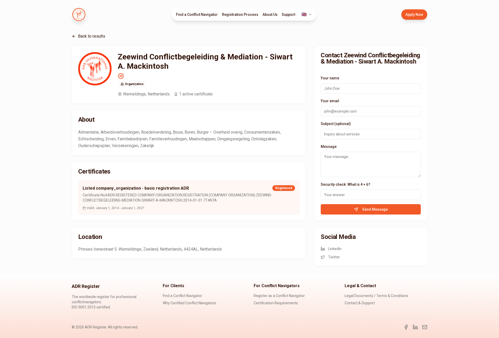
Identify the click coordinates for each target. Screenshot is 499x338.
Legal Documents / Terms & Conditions (376, 296)
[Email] (424, 327)
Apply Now (414, 14)
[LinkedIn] (415, 327)
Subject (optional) (336, 124)
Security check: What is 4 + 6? (345, 184)
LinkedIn (335, 249)
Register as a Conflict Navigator (279, 296)
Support (288, 14)
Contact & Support (360, 303)
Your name (330, 78)
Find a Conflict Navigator (197, 14)
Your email (330, 101)
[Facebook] (406, 327)
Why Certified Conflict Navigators (189, 303)
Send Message (375, 209)
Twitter (334, 257)
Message (329, 146)
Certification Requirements (276, 303)
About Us (270, 14)
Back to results (91, 36)
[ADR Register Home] (79, 14)
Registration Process (240, 14)
